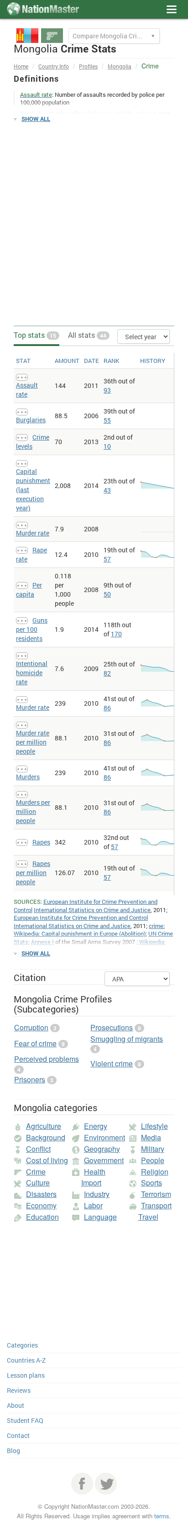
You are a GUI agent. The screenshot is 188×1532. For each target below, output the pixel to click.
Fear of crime (35, 1043)
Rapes (41, 842)
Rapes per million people (33, 872)
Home (21, 66)
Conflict (38, 1149)
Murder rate (32, 533)
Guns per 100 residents (31, 629)
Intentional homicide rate (31, 672)
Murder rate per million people (32, 742)
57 (107, 559)
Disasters (41, 1194)
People (152, 1160)
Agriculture (43, 1126)
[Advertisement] (94, 225)
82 (107, 673)
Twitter (106, 1484)
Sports (151, 1182)
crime (156, 926)
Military (152, 1149)
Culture (38, 1182)
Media (151, 1137)
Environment (104, 1137)
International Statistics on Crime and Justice (92, 910)
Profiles (88, 66)
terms (161, 1515)
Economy (41, 1205)
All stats (87, 335)
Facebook (82, 1484)
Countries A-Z (26, 1360)
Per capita (29, 589)
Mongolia (119, 66)
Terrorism (156, 1194)
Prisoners (29, 1079)
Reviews (19, 1390)
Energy (95, 1126)
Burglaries (31, 419)
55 (107, 420)
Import (91, 1182)
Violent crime (111, 1063)
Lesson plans (26, 1375)
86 (107, 707)
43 (107, 490)
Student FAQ (25, 1420)
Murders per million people (33, 811)
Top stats (35, 335)
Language (100, 1217)
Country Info (53, 66)
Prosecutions (111, 1027)
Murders (28, 776)
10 (107, 446)
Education (42, 1217)
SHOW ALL (35, 119)
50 (107, 594)
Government (104, 1160)
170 (116, 634)
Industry (97, 1194)
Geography (102, 1149)
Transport (156, 1205)
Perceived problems (46, 1059)
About (15, 1405)
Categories (22, 1345)
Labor (93, 1205)
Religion (154, 1171)
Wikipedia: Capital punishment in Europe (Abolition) (80, 933)
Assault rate (27, 390)
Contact (18, 1435)
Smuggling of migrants (126, 1039)
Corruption (31, 1027)
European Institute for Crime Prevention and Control (81, 917)
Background (45, 1137)
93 (107, 390)
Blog (13, 1450)
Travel (148, 1217)
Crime (36, 1171)
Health (94, 1171)
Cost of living (47, 1160)
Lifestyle (154, 1126)
